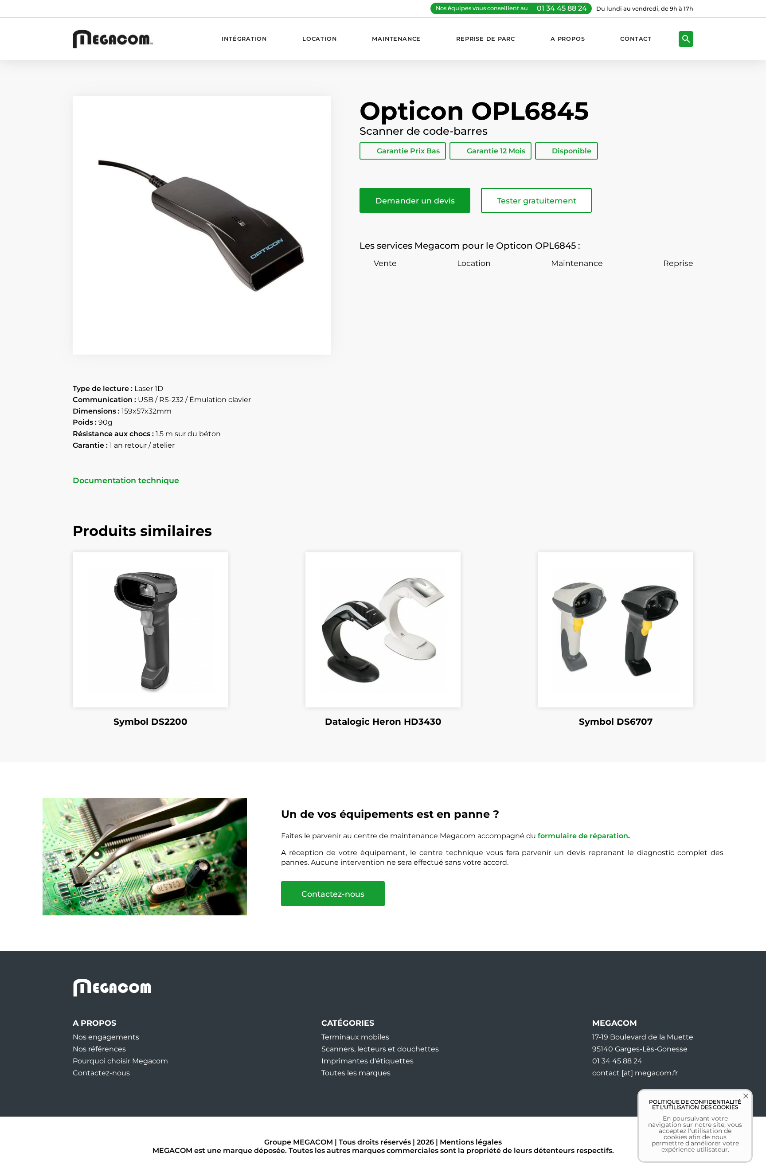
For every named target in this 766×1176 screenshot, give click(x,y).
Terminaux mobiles (355, 1037)
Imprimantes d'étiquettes (367, 1061)
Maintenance (396, 38)
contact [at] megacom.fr (635, 1073)
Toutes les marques (356, 1073)
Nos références (99, 1049)
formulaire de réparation (583, 836)
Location (319, 38)
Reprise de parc (485, 38)
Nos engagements (106, 1037)
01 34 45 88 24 (562, 8)
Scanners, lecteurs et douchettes (380, 1049)
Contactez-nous (332, 894)
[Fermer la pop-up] (739, 1102)
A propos (568, 38)
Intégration (244, 38)
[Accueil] (117, 39)
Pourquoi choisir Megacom (120, 1061)
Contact (636, 38)
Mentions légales (471, 1142)
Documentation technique (126, 480)
